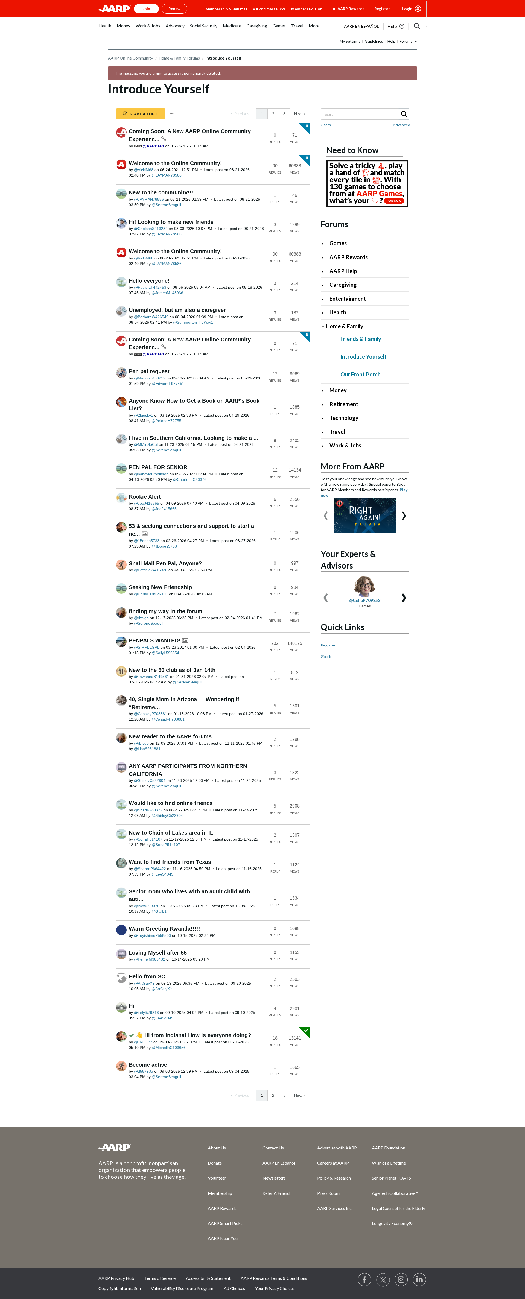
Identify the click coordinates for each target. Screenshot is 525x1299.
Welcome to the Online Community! (175, 163)
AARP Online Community (130, 57)
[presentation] (325, 513)
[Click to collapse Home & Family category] (323, 326)
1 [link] (262, 113)
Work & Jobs (345, 445)
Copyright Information (119, 1288)
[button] (417, 26)
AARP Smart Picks (269, 9)
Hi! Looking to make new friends (171, 222)
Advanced (401, 124)
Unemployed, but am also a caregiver (177, 310)
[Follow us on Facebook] (365, 1280)
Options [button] (171, 114)
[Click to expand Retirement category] (325, 404)
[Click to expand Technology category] (325, 418)
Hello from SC (147, 976)
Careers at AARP (333, 1162)
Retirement (343, 404)
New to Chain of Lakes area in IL (171, 833)
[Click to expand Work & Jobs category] (325, 446)
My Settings (350, 41)
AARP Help (343, 271)
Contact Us (273, 1147)
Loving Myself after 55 (158, 953)
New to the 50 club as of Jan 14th (172, 670)
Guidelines (374, 41)
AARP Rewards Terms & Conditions (274, 1278)
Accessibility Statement (208, 1278)
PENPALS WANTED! (155, 640)
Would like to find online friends (171, 803)
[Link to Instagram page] (401, 1280)
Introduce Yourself (363, 356)
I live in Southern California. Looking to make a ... (193, 438)
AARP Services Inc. (334, 1208)
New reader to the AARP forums (170, 736)
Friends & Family (360, 338)
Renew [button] (174, 8)
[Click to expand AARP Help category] (325, 271)
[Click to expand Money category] (325, 390)
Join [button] (146, 8)
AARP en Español (361, 26)
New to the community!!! (161, 192)
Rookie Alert (145, 497)
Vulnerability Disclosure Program (182, 1288)
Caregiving (343, 284)
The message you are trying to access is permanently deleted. (168, 73)
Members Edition (306, 9)
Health (337, 312)
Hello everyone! (149, 281)
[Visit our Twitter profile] (383, 1280)
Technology (343, 417)
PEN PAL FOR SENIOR (158, 467)
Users (326, 124)
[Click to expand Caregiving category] (325, 285)
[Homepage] (114, 9)
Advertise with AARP (337, 1147)
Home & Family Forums (179, 57)
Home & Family (344, 326)
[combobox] (365, 114)
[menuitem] (104, 28)
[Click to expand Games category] (325, 243)
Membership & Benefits (226, 9)
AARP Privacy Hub (116, 1278)
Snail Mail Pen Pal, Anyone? (165, 563)
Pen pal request (149, 371)
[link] (240, 113)
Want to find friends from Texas (170, 862)
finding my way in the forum (165, 611)
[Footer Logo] (142, 1147)
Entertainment (347, 298)
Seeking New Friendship (160, 587)
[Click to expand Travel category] (325, 432)
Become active (148, 1065)
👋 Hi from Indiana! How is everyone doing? (193, 1035)
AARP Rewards (348, 257)
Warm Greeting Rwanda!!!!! (164, 929)
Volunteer (217, 1177)
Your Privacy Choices (275, 1288)
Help (391, 41)
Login (407, 8)
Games (338, 243)
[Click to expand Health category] (325, 313)
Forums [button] (406, 41)
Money (338, 390)
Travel (337, 431)
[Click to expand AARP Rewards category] (325, 257)
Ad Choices (234, 1288)
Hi (131, 1006)
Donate (215, 1162)
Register (382, 8)
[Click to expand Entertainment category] (325, 299)
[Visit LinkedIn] (420, 1280)
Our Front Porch (360, 374)
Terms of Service (160, 1278)
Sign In (326, 656)
